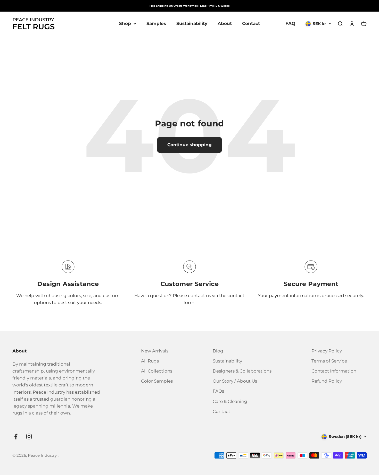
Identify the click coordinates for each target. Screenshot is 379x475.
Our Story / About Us (235, 381)
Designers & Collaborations (242, 371)
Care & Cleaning (230, 401)
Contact (251, 23)
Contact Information (333, 371)
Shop (125, 23)
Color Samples (157, 381)
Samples (156, 23)
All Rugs (150, 361)
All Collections (156, 371)
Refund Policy (326, 381)
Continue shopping (189, 144)
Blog (218, 350)
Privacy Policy (326, 350)
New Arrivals (154, 350)
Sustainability (191, 23)
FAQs (218, 391)
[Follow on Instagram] (29, 436)
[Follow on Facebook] (15, 436)
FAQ (290, 23)
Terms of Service (329, 361)
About (225, 23)
